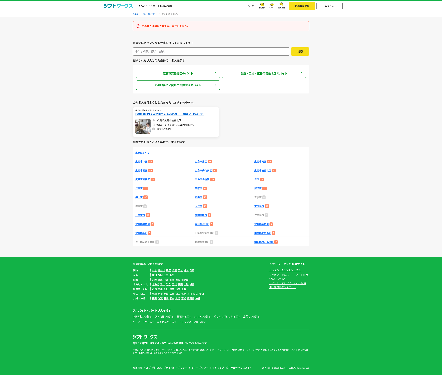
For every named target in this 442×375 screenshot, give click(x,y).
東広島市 (259, 206)
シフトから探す (202, 316)
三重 (166, 275)
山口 (177, 293)
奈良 (177, 279)
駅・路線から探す (164, 316)
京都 (166, 279)
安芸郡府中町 (142, 224)
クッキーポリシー (198, 367)
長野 (183, 289)
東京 (154, 270)
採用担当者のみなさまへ (238, 367)
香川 (189, 293)
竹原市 (139, 188)
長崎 (166, 298)
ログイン (329, 5)
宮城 (174, 284)
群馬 (192, 270)
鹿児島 (190, 298)
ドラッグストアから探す (192, 322)
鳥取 (154, 293)
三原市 (198, 188)
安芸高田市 (201, 215)
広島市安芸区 (142, 179)
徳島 (183, 293)
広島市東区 (201, 161)
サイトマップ (217, 367)
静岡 (160, 275)
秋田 (180, 284)
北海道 (155, 284)
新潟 (154, 289)
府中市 (198, 197)
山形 (186, 284)
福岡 (154, 298)
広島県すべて (142, 152)
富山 (160, 289)
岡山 (166, 293)
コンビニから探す (166, 322)
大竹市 (198, 206)
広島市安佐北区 (262, 170)
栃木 (186, 270)
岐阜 (172, 275)
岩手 (168, 284)
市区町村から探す (142, 316)
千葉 (174, 270)
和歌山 (185, 279)
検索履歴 (281, 7)
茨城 (180, 270)
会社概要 (137, 367)
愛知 (154, 275)
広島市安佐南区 (203, 170)
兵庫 (160, 279)
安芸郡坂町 (141, 233)
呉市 (256, 179)
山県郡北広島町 (262, 233)
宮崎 (183, 298)
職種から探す (184, 316)
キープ (271, 7)
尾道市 (258, 188)
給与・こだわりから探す (227, 316)
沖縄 (197, 298)
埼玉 (168, 270)
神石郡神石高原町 (264, 242)
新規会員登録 (302, 5)
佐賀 (160, 298)
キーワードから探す (143, 322)
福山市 (139, 197)
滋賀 (172, 279)
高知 (201, 293)
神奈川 (161, 270)
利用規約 (157, 367)
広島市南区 (260, 161)
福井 (172, 289)
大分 (177, 298)
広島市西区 (141, 170)
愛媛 (195, 293)
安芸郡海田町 (202, 224)
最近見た (262, 7)
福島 (192, 284)
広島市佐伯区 (202, 179)
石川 (166, 289)
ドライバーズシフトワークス (285, 270)
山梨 (177, 289)
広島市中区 (141, 161)
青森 (162, 284)
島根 (160, 293)
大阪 (154, 279)
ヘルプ (251, 5)
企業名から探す (251, 316)
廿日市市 (140, 215)
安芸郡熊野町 (261, 224)
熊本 (172, 298)
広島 (172, 293)
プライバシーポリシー (175, 367)
